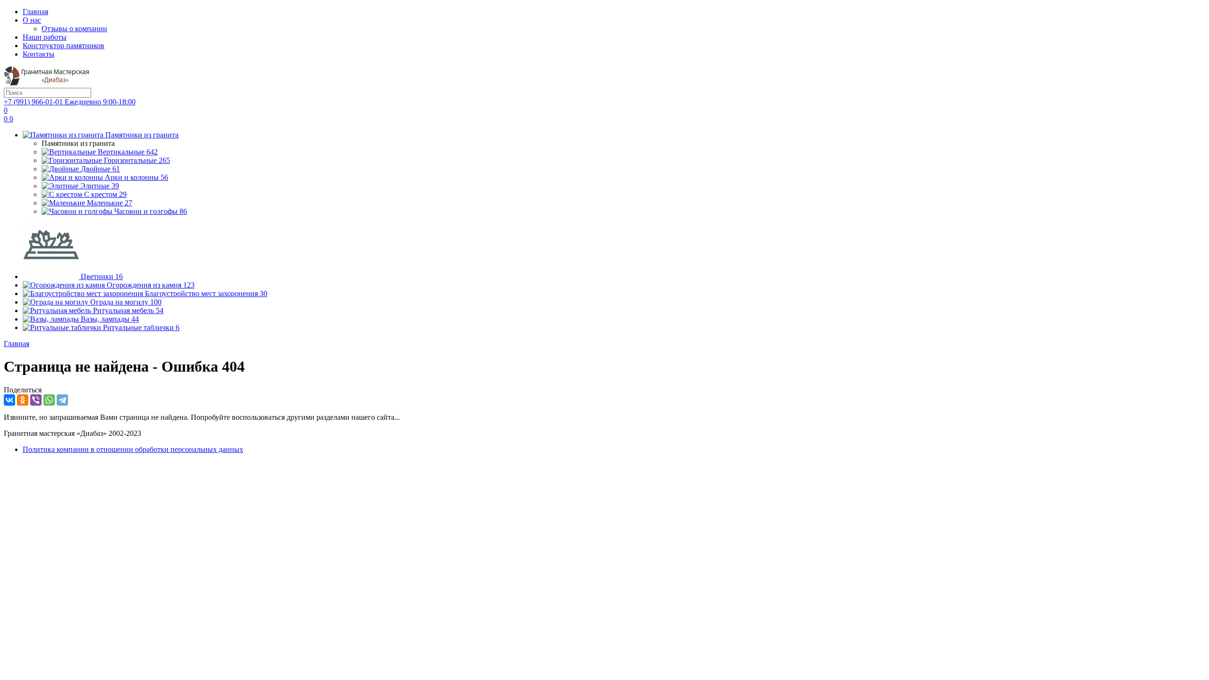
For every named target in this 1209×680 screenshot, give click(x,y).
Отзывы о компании (74, 29)
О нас (32, 20)
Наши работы (45, 37)
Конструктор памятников (63, 46)
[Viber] (36, 400)
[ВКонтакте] (9, 400)
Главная (35, 12)
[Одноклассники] (22, 400)
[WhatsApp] (49, 400)
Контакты (38, 54)
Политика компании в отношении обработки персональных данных (133, 449)
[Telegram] (62, 400)
